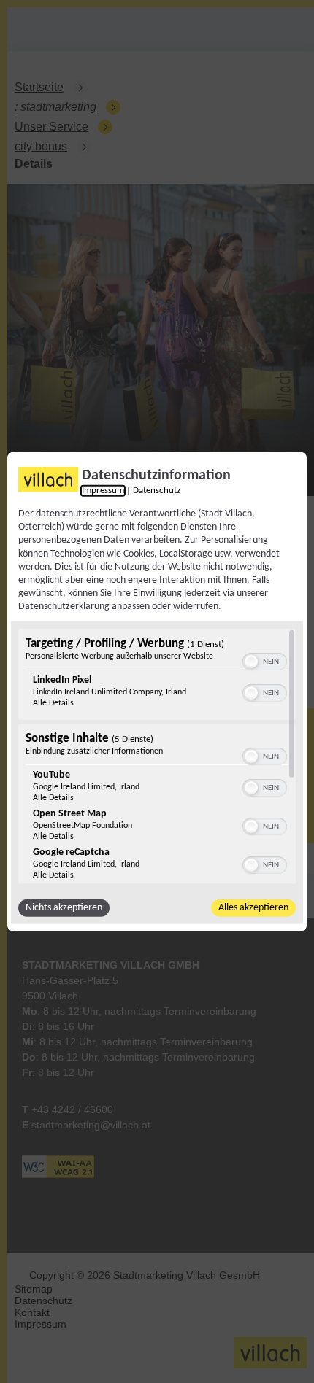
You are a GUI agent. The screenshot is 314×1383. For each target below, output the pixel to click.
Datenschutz (156, 491)
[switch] (264, 659)
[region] (157, 755)
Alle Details (53, 702)
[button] (251, 660)
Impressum (103, 491)
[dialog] (157, 691)
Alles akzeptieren (253, 907)
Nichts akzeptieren (64, 907)
